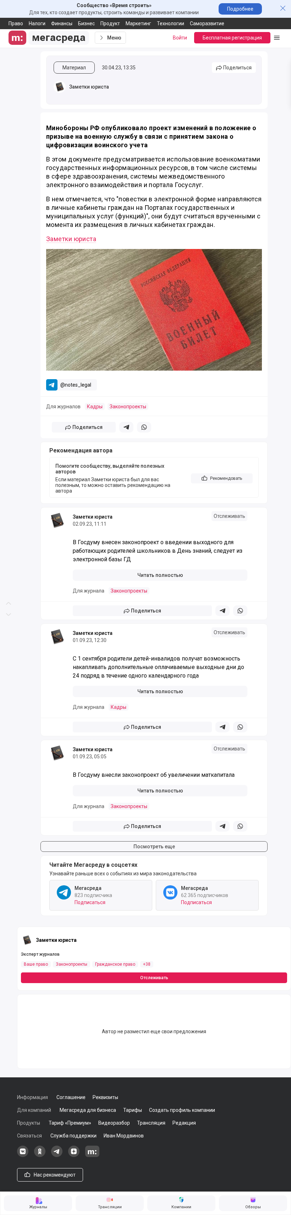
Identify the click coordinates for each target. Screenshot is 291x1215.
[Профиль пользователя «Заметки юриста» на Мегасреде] (60, 87)
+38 (146, 964)
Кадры (95, 406)
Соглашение (71, 1097)
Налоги (37, 23)
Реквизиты (105, 1097)
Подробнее (240, 9)
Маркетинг (138, 23)
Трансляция (151, 1123)
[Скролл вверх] (8, 304)
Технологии (170, 23)
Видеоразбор (114, 1123)
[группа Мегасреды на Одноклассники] (39, 1155)
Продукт (110, 23)
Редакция (184, 1123)
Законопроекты (128, 406)
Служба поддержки (73, 1136)
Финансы (61, 23)
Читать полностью (160, 575)
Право (16, 23)
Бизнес (86, 23)
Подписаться (90, 902)
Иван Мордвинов (124, 1136)
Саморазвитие (207, 23)
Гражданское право (115, 964)
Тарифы (132, 1110)
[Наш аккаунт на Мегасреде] (92, 1155)
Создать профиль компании (182, 1110)
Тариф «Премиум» (70, 1123)
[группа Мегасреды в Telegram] (56, 1155)
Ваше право (36, 964)
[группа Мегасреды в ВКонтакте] (22, 1155)
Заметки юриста (89, 87)
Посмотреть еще (154, 846)
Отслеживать (229, 516)
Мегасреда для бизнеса (88, 1110)
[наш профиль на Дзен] (73, 1155)
